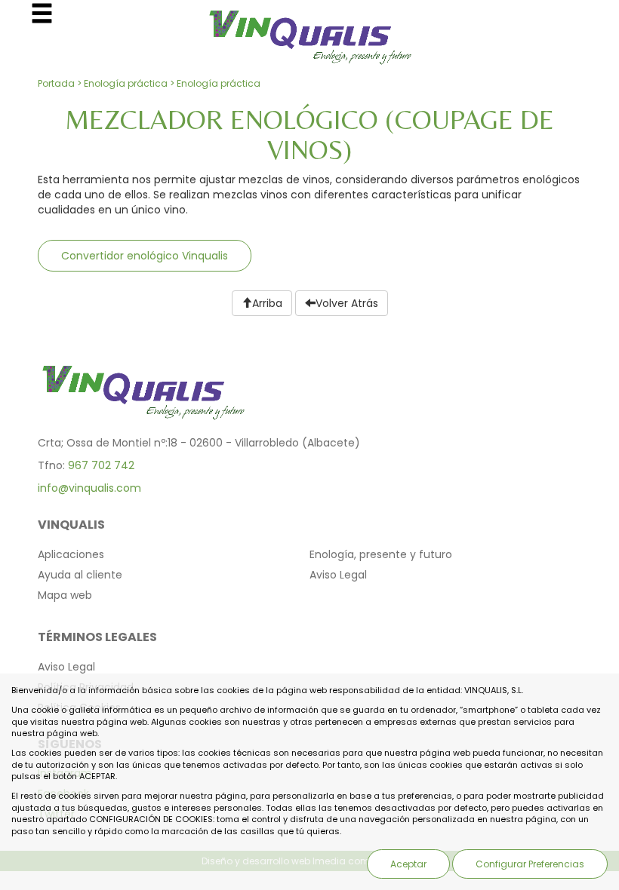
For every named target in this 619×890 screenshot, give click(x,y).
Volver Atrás (347, 303)
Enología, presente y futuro (381, 554)
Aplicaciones (71, 554)
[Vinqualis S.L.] (309, 33)
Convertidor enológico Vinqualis (144, 255)
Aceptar (408, 864)
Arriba (267, 303)
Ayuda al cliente (80, 574)
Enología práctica (126, 83)
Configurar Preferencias (530, 864)
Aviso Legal (338, 574)
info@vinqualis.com (89, 488)
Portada (56, 83)
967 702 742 (101, 465)
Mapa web (65, 595)
